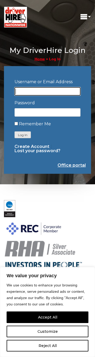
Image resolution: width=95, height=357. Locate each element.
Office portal (72, 165)
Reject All (48, 345)
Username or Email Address (44, 81)
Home (40, 59)
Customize (47, 331)
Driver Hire (16, 16)
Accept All (47, 317)
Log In (22, 135)
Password (25, 102)
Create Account (32, 147)
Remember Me (35, 123)
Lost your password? (37, 151)
